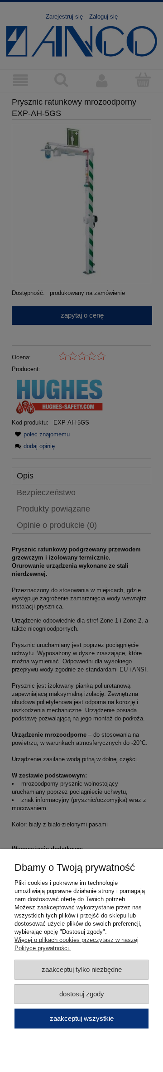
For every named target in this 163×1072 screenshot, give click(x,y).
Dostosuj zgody (81, 994)
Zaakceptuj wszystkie (82, 1018)
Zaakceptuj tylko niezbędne (82, 969)
